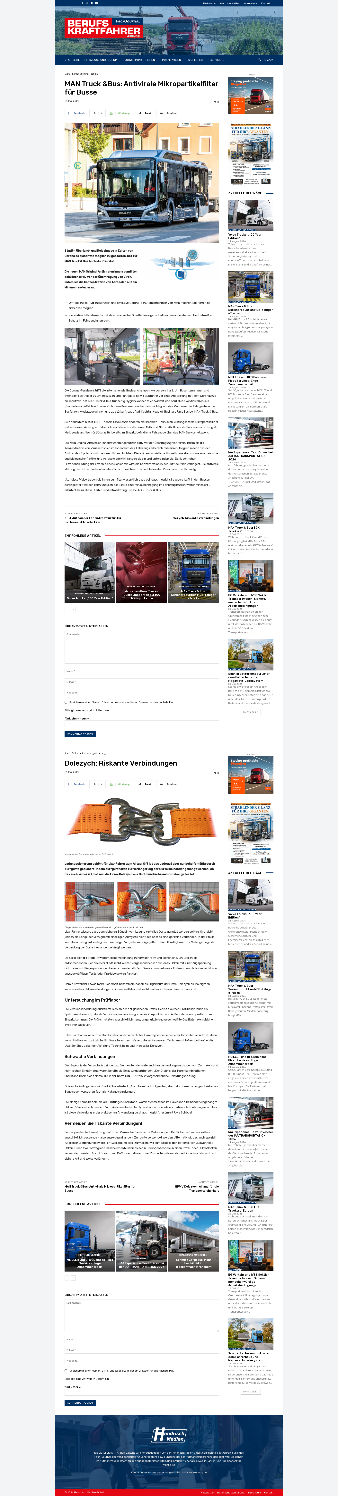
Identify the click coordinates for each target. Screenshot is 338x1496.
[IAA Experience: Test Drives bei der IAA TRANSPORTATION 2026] (250, 433)
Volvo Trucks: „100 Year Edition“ (90, 598)
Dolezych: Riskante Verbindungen (195, 518)
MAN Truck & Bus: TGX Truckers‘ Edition (244, 529)
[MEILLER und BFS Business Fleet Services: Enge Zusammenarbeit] (250, 358)
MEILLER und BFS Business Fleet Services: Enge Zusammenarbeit (247, 380)
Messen (232, 448)
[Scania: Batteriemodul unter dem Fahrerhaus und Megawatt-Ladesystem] (250, 655)
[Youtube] (96, 3)
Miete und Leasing (239, 373)
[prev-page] (67, 609)
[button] (264, 59)
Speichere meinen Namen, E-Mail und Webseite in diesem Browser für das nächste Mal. (121, 702)
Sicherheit (234, 591)
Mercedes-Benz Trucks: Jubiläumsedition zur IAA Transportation (142, 595)
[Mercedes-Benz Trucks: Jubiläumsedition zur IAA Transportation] (141, 572)
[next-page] (73, 609)
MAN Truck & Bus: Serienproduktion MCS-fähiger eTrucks (193, 595)
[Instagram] (87, 3)
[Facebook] (82, 3)
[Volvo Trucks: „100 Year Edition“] (90, 572)
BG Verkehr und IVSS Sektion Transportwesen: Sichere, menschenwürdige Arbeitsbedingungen (248, 600)
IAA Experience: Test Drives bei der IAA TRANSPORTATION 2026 (250, 456)
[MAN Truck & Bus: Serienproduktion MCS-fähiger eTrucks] (193, 572)
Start (67, 73)
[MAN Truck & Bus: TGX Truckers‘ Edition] (250, 508)
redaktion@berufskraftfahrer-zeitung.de (182, 1472)
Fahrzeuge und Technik (85, 73)
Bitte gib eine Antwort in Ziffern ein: (87, 710)
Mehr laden (249, 712)
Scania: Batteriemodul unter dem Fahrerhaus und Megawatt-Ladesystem (249, 677)
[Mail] (91, 3)
